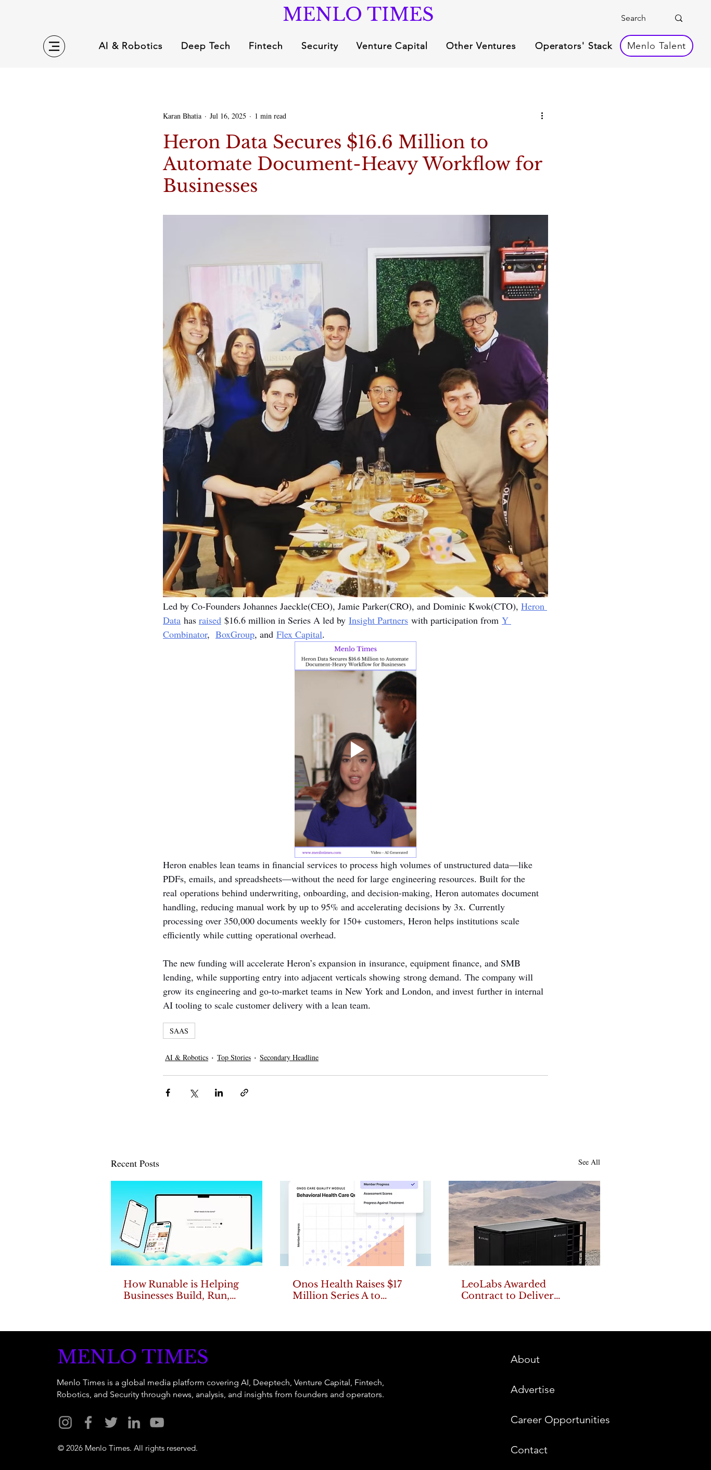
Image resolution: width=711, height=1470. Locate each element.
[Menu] (54, 46)
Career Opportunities (560, 1419)
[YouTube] (157, 1422)
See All (589, 1162)
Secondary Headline (289, 1057)
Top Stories (234, 1057)
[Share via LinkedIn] (219, 1093)
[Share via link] (244, 1093)
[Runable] (186, 1223)
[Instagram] (65, 1422)
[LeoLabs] (524, 1223)
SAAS (179, 1031)
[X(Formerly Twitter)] (111, 1422)
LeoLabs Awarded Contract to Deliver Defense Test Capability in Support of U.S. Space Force (522, 1290)
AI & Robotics (186, 1057)
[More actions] (542, 115)
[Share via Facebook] (168, 1093)
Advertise (533, 1389)
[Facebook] (88, 1422)
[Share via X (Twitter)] (193, 1093)
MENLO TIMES (355, 14)
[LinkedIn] (134, 1422)
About (525, 1359)
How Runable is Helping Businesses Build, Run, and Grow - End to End (181, 1290)
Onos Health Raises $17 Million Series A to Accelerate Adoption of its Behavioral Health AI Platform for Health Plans (354, 1290)
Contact (529, 1449)
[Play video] (355, 749)
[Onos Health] (355, 1223)
